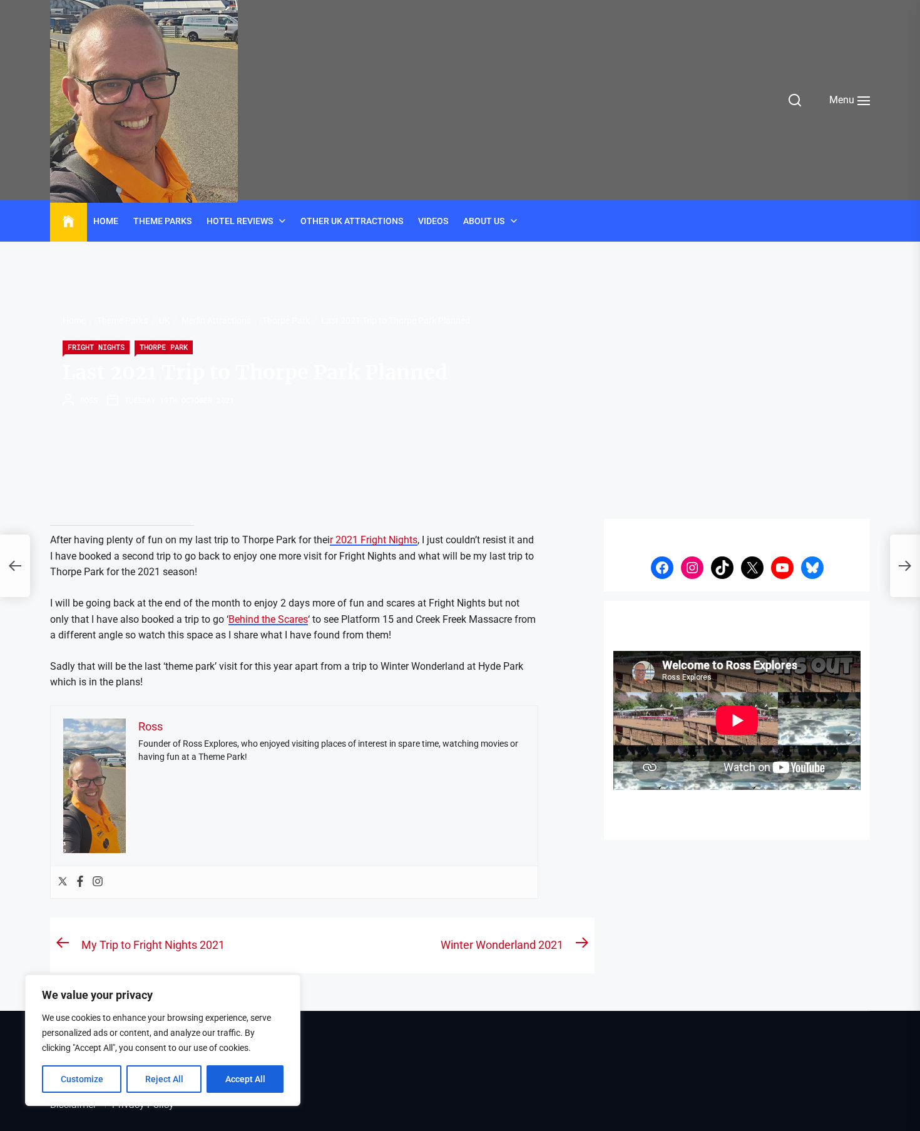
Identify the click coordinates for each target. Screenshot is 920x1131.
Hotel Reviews (240, 221)
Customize (82, 1079)
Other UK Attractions (351, 221)
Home (105, 221)
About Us (483, 221)
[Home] (68, 221)
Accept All (245, 1079)
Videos (433, 221)
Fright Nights (96, 347)
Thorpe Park (164, 347)
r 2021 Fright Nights (373, 540)
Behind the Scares (268, 619)
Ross (89, 400)
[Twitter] (62, 882)
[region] (162, 1040)
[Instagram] (97, 882)
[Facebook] (80, 882)
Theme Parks (162, 221)
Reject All (164, 1079)
